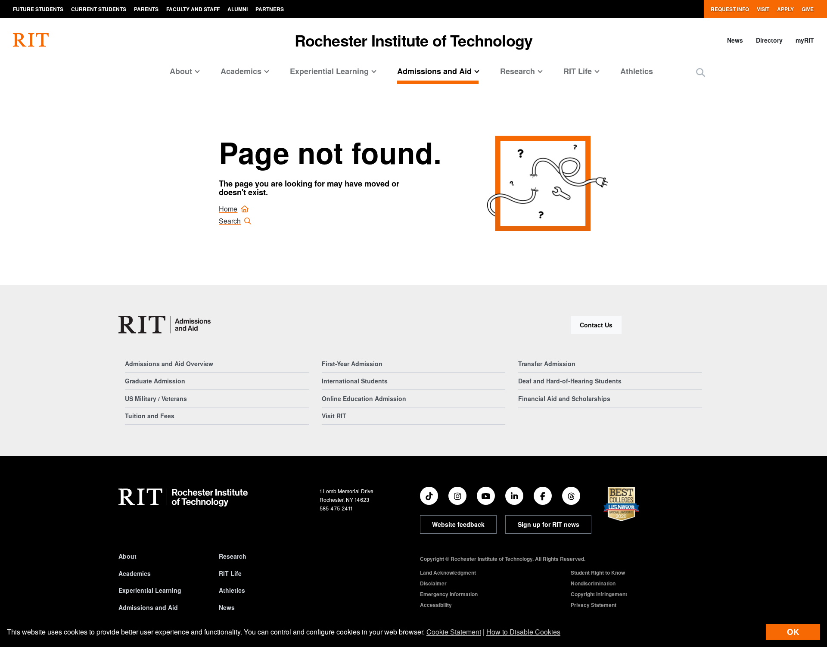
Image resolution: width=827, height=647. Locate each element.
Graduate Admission (155, 380)
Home (228, 209)
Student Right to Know (598, 572)
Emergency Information (449, 594)
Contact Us (596, 324)
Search (230, 221)
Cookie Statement (453, 632)
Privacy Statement (593, 605)
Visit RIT (334, 415)
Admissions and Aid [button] (434, 71)
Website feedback (458, 524)
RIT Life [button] (577, 71)
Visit (763, 9)
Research (232, 556)
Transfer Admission (546, 363)
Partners (269, 9)
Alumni (237, 9)
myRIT (805, 40)
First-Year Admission (352, 363)
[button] (701, 72)
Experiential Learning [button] (329, 71)
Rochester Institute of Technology (414, 40)
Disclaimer (433, 583)
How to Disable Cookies (523, 632)
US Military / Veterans (156, 398)
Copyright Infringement (599, 594)
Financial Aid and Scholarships (564, 398)
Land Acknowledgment (448, 572)
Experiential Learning (149, 590)
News (735, 40)
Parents (146, 9)
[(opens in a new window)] (429, 496)
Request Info (730, 9)
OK (793, 632)
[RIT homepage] (31, 40)
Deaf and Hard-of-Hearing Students (570, 380)
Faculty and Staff (193, 9)
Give (808, 9)
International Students (355, 380)
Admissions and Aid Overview (169, 363)
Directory (769, 40)
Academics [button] (241, 71)
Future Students (38, 9)
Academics (134, 573)
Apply (785, 9)
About (127, 556)
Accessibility (436, 605)
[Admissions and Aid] (164, 324)
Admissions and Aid (148, 607)
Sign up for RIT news (548, 524)
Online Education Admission (364, 398)
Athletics (636, 71)
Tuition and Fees (149, 415)
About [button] (181, 71)
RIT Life (230, 573)
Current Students (98, 9)
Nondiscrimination (593, 583)
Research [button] (517, 71)
